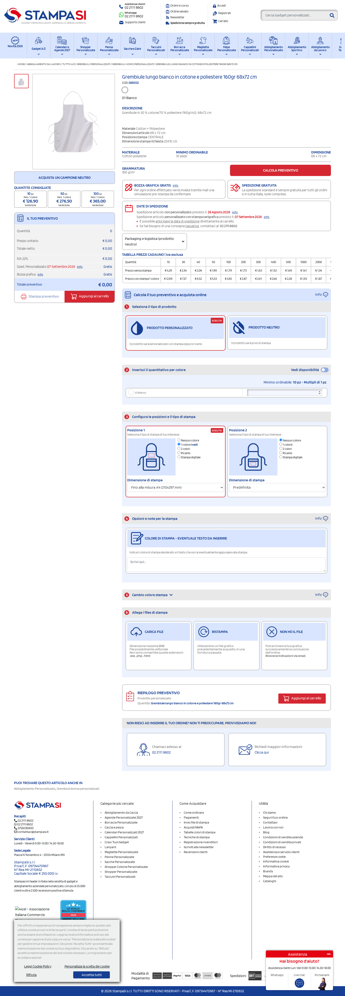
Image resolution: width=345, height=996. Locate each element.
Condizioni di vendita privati (282, 842)
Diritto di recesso (274, 847)
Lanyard (110, 847)
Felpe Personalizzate (226, 48)
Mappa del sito (273, 876)
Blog (266, 832)
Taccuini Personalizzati (156, 48)
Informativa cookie (276, 861)
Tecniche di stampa (197, 837)
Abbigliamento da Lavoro (320, 48)
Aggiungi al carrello (93, 296)
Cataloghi (269, 881)
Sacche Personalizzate (120, 862)
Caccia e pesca (114, 827)
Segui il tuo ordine (275, 817)
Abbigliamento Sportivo (297, 48)
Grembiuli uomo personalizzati (133, 64)
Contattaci (270, 822)
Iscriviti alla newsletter (199, 847)
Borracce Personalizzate (179, 48)
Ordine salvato (179, 11)
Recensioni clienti (195, 852)
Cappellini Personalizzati (250, 48)
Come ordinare (194, 812)
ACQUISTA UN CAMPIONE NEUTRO (64, 177)
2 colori (185, 449)
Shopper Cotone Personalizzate (126, 867)
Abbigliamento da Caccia (121, 812)
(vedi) (194, 444)
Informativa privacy (276, 866)
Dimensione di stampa (145, 480)
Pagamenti (191, 817)
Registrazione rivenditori (201, 842)
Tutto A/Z (68, 64)
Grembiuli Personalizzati (93, 64)
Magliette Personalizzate (203, 48)
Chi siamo (269, 812)
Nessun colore (189, 440)
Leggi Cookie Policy (37, 966)
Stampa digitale (190, 457)
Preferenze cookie (274, 856)
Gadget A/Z (39, 48)
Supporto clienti (135, 22)
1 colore (189, 444)
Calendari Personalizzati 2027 (124, 832)
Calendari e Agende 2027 (62, 48)
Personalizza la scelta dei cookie (87, 966)
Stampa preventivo (43, 296)
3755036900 (26, 828)
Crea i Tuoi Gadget (117, 842)
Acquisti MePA (193, 827)
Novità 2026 (15, 46)
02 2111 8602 (134, 7)
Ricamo (185, 453)
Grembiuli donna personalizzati (78, 788)
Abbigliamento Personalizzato (273, 48)
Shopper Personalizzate (86, 48)
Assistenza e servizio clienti (281, 852)
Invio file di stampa (196, 822)
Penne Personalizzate (109, 48)
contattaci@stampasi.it (33, 832)
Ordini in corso (179, 5)
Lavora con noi (273, 827)
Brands (268, 871)
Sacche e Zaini (132, 48)
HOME (21, 64)
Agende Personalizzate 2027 (124, 817)
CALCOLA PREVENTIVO (280, 170)
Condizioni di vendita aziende (283, 837)
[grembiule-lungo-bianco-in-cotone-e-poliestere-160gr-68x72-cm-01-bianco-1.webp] (73, 122)
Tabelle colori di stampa (199, 832)
